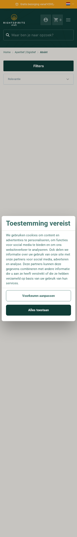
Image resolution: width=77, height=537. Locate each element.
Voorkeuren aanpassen (38, 296)
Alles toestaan (38, 310)
